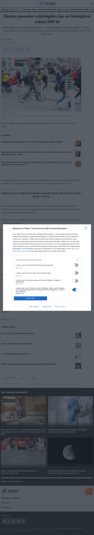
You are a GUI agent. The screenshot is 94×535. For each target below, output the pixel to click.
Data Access (47, 306)
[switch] (75, 265)
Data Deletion (34, 306)
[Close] (86, 228)
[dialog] (47, 267)
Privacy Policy (60, 306)
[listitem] (47, 260)
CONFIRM (30, 298)
